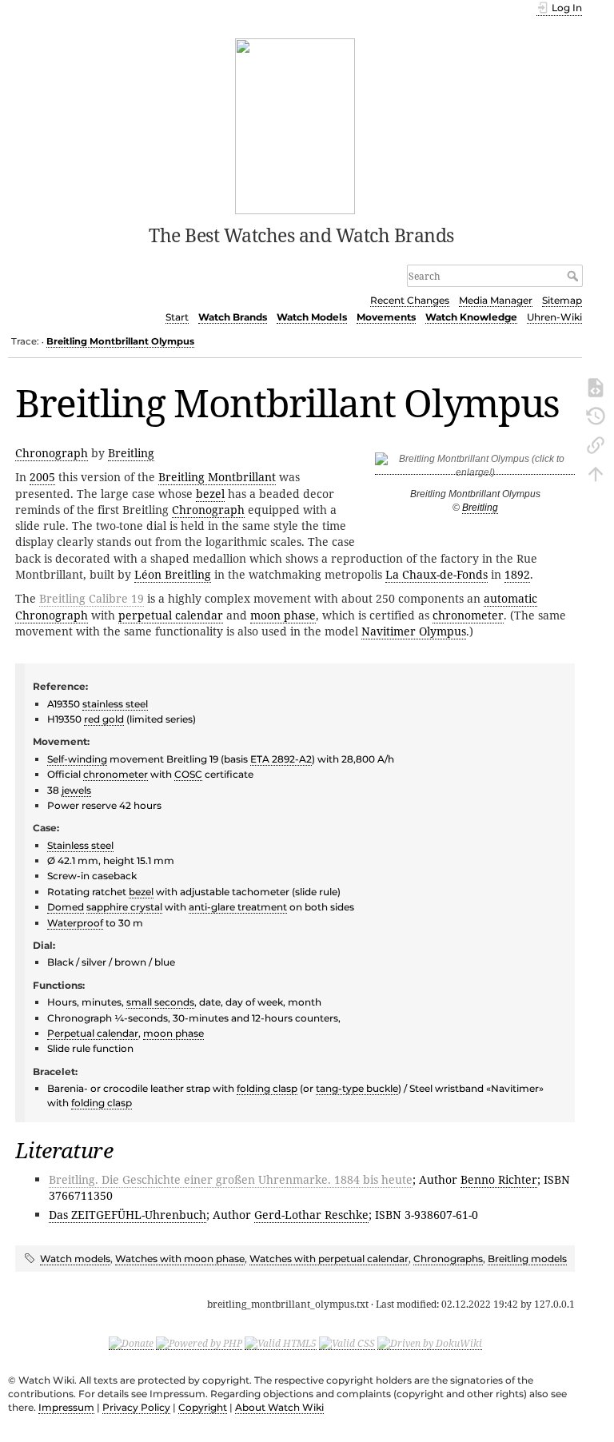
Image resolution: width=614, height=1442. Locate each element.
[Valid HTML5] (281, 1343)
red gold (104, 719)
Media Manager (495, 300)
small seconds (160, 1002)
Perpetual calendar (92, 1033)
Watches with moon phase (180, 1259)
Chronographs (448, 1259)
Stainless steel (80, 845)
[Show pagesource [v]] (595, 386)
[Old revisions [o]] (595, 414)
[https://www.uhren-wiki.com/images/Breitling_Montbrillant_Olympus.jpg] (475, 469)
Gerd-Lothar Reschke (311, 1214)
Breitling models (527, 1259)
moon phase (283, 615)
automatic (510, 598)
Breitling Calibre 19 (91, 598)
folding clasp (267, 1088)
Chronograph (51, 452)
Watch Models (312, 317)
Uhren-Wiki (554, 317)
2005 (42, 476)
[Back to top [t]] (595, 472)
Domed (65, 907)
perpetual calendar (170, 615)
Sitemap (562, 300)
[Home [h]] (295, 125)
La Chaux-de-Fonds (436, 574)
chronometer (468, 615)
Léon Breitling (172, 574)
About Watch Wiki (279, 1407)
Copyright (202, 1407)
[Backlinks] (595, 443)
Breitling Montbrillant (217, 476)
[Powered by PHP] (199, 1343)
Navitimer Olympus (413, 631)
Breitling (480, 507)
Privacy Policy (136, 1407)
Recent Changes (409, 300)
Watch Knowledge (471, 317)
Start (177, 317)
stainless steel (115, 704)
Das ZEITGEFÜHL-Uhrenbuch (127, 1214)
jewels (76, 790)
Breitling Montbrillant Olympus (120, 341)
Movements (386, 317)
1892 (517, 574)
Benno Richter (498, 1179)
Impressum (66, 1407)
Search (574, 275)
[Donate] (131, 1343)
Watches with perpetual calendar (329, 1259)
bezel (210, 493)
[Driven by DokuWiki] (429, 1343)
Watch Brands (232, 317)
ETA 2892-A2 (281, 759)
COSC (188, 774)
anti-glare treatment (238, 907)
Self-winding (77, 759)
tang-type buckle (357, 1088)
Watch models (75, 1259)
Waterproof (75, 923)
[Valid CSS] (347, 1343)
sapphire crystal (124, 907)
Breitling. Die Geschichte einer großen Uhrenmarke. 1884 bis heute (231, 1179)
